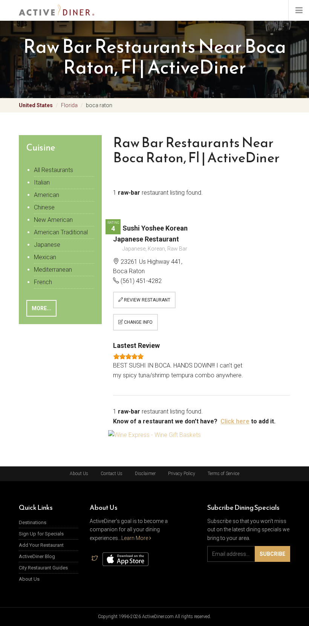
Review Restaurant (146, 300)
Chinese (44, 207)
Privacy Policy (181, 473)
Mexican (45, 257)
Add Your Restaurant (41, 545)
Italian (42, 182)
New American (53, 219)
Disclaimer (145, 473)
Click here (234, 421)
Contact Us (111, 473)
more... (41, 308)
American (46, 194)
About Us (79, 473)
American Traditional (61, 232)
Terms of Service (223, 473)
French (43, 282)
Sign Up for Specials (41, 534)
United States (36, 105)
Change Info (138, 322)
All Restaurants (53, 170)
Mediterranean (53, 269)
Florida (69, 105)
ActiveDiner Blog (37, 556)
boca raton (99, 105)
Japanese (47, 244)
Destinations (32, 522)
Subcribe (272, 554)
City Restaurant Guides (43, 568)
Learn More (135, 538)
